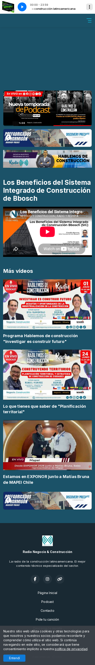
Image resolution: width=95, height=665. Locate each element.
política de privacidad (71, 649)
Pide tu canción (47, 619)
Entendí (14, 658)
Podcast (47, 602)
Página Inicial (47, 593)
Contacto (47, 610)
